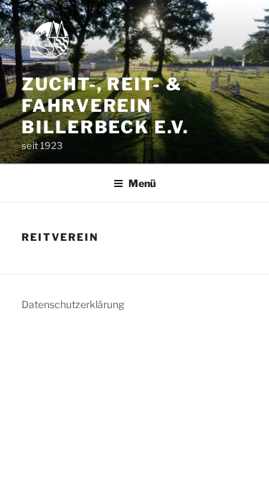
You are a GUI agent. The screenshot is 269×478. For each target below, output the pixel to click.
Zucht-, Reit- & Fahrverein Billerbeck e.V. (105, 106)
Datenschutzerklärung (73, 304)
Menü (142, 183)
